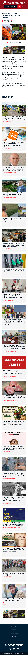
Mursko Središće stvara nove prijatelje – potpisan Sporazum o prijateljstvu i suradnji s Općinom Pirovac (12, 297)
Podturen (10, 197)
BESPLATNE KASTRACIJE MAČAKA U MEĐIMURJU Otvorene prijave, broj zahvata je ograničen (13, 448)
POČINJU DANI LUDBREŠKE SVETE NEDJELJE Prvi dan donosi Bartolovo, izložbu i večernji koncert (13, 549)
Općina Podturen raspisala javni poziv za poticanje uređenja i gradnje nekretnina (14, 194)
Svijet (11, 376)
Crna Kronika (7, 121)
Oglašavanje (14, 626)
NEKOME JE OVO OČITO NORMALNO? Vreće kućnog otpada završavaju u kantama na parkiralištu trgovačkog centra (14, 474)
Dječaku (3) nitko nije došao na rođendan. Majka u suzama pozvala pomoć (13, 219)
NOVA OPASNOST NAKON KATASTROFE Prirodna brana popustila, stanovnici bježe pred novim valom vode (12, 373)
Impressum (14, 629)
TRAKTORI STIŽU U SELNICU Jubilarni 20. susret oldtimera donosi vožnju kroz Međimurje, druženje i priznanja (14, 524)
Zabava (4, 604)
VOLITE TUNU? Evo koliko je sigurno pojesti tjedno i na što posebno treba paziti (14, 397)
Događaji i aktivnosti (9, 426)
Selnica (15, 527)
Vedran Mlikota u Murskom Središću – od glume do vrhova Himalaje (14, 599)
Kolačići (14, 636)
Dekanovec (10, 172)
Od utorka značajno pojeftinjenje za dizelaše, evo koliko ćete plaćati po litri (13, 270)
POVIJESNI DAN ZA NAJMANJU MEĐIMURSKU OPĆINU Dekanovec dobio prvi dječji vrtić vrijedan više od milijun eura (14, 322)
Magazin (14, 400)
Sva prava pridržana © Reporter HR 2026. (14, 653)
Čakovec (9, 478)
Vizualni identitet (14, 640)
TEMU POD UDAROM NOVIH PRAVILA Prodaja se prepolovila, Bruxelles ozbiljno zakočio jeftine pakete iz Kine (14, 144)
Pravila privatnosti (14, 633)
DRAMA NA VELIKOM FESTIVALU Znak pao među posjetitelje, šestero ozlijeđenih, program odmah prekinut (14, 118)
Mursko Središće (7, 300)
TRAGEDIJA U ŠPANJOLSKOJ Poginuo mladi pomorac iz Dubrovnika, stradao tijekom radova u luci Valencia (13, 500)
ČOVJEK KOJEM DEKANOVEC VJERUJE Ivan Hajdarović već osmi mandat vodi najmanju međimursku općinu (14, 169)
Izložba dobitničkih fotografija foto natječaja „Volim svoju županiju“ (13, 574)
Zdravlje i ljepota (8, 400)
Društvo (6, 148)
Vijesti (11, 121)
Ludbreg (15, 552)
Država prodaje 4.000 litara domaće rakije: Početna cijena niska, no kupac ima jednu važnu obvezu (14, 245)
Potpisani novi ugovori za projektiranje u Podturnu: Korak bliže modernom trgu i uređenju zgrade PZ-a (14, 347)
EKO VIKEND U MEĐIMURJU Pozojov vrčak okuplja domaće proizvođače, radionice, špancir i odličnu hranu (13, 422)
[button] (19, 6)
